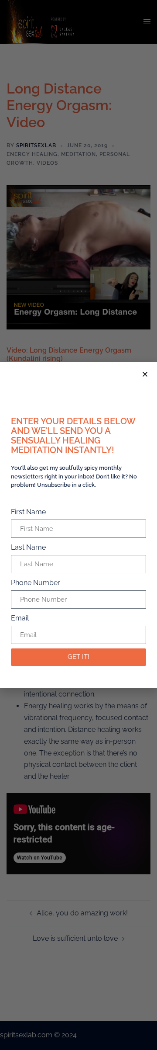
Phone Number (35, 583)
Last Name (28, 547)
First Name (28, 512)
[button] (145, 374)
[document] (78, 525)
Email (20, 618)
